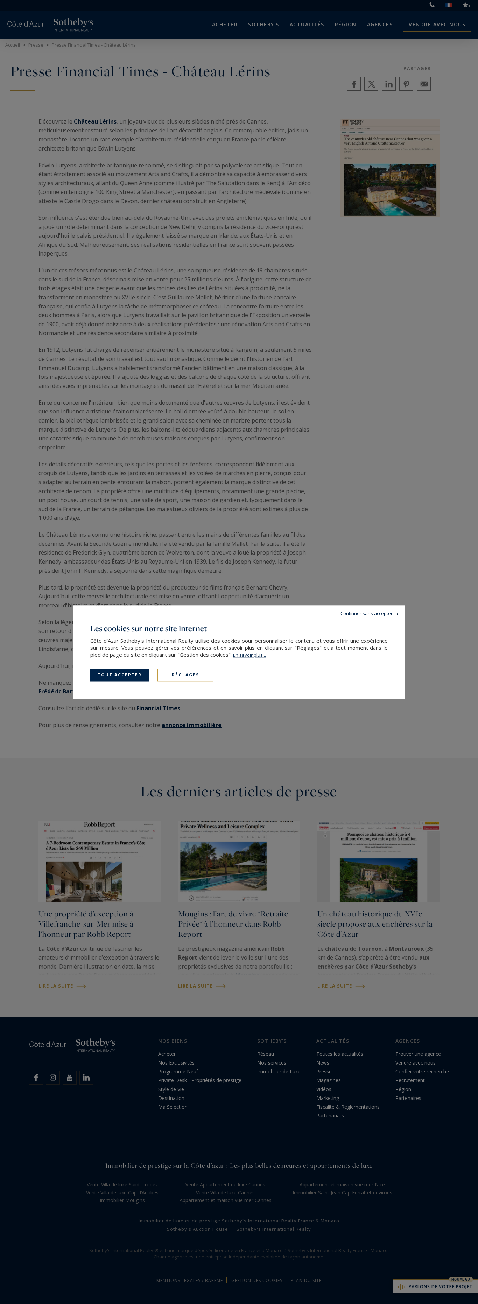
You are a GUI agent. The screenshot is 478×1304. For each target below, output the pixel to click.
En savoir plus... (249, 655)
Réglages (185, 675)
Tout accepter (120, 675)
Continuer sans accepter (366, 613)
